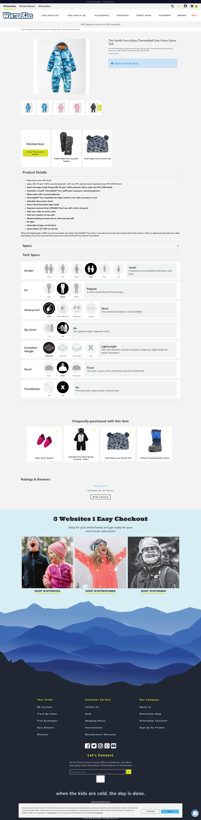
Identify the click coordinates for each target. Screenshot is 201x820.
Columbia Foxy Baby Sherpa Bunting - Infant (81, 458)
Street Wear (143, 15)
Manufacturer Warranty (100, 734)
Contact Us (92, 707)
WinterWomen (27, 6)
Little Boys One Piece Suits (70, 29)
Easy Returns (45, 727)
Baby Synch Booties (44, 458)
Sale (194, 15)
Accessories (102, 15)
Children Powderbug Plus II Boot (154, 458)
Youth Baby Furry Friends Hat (97, 158)
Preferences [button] (99, 813)
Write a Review (100, 497)
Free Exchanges (47, 720)
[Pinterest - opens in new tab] (107, 745)
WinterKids (9, 6)
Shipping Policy (95, 720)
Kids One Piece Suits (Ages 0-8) (49, 29)
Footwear (123, 15)
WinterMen (44, 6)
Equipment (165, 15)
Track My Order (47, 714)
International (94, 727)
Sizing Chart (114, 53)
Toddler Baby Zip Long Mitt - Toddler (66, 159)
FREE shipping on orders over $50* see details (101, 24)
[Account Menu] (185, 6)
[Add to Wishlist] (57, 431)
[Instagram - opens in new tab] (100, 745)
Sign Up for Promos (152, 727)
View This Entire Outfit (35, 153)
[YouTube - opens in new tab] (113, 745)
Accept (170, 811)
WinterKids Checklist (154, 720)
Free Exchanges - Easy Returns (100, 2)
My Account (44, 707)
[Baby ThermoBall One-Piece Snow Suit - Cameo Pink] (61, 107)
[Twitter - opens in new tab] (94, 745)
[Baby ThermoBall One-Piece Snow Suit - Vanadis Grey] (93, 107)
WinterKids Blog (150, 714)
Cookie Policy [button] (52, 813)
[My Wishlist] (179, 6)
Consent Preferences (100, 802)
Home (23, 29)
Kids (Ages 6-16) (77, 15)
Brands (182, 15)
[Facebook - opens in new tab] (87, 745)
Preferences (150, 811)
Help (88, 714)
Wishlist (42, 734)
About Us (145, 707)
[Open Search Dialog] (172, 6)
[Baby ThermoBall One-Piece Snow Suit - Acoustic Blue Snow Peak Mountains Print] (28, 107)
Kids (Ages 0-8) (50, 15)
